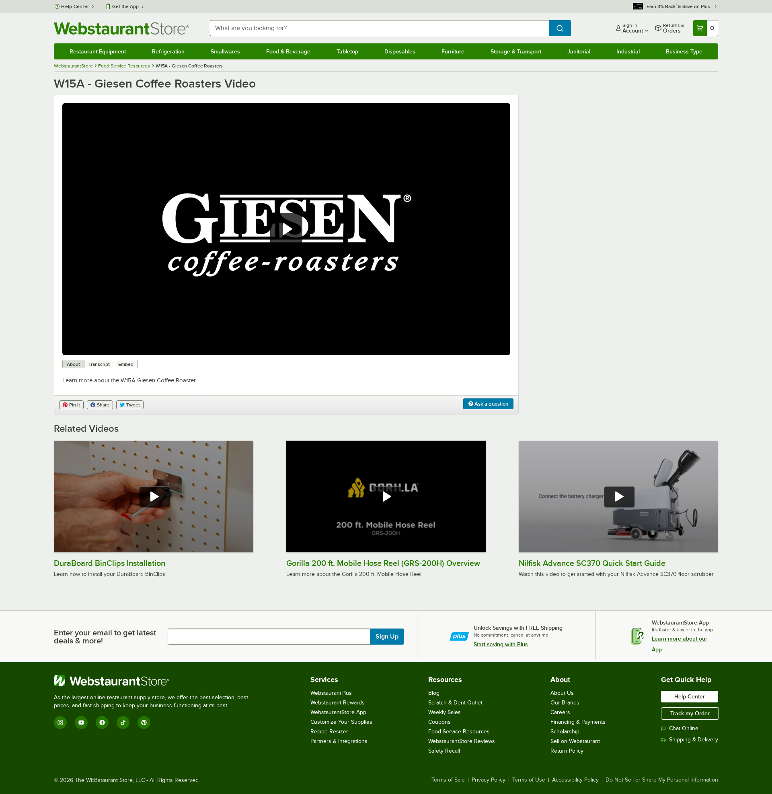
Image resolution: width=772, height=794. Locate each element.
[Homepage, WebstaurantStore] (121, 28)
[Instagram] (60, 722)
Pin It (74, 405)
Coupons (439, 722)
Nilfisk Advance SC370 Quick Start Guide (592, 563)
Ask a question (490, 404)
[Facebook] (102, 722)
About (73, 364)
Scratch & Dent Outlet (455, 703)
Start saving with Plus (501, 644)
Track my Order (690, 713)
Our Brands (564, 703)
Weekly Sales (444, 712)
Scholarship (564, 732)
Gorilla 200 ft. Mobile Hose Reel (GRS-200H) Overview (383, 563)
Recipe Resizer (329, 732)
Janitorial (578, 51)
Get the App (125, 6)
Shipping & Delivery (693, 740)
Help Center (75, 6)
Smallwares (225, 51)
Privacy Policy (488, 780)
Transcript (99, 364)
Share (103, 405)
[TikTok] (123, 722)
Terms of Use (528, 780)
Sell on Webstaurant (575, 741)
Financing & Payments (578, 722)
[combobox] (379, 28)
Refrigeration (168, 51)
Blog (433, 693)
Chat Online (683, 728)
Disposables (399, 51)
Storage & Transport (516, 51)
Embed (125, 364)
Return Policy (566, 751)
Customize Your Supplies (341, 722)
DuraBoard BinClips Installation (109, 563)
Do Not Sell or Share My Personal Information (662, 780)
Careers (560, 712)
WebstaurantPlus (331, 693)
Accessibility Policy (575, 780)
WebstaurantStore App (338, 712)
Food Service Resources (459, 732)
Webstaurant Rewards (337, 703)
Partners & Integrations (339, 741)
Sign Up (387, 636)
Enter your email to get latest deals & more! (105, 637)
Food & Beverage (288, 51)
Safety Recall (444, 751)
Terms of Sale (448, 780)
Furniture (452, 51)
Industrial (628, 51)
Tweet (133, 405)
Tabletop (347, 51)
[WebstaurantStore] (154, 680)
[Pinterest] (144, 722)
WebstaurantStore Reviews (461, 741)
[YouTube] (81, 722)
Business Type (684, 51)
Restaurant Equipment (98, 51)
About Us (562, 693)
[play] (286, 229)
